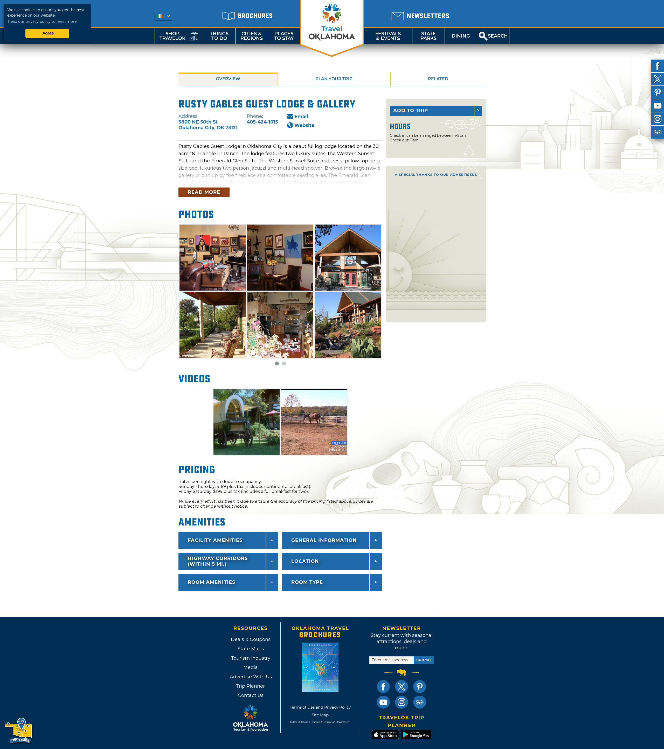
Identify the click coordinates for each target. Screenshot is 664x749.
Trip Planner (250, 686)
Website (304, 125)
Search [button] (498, 36)
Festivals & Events (388, 36)
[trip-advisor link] (419, 702)
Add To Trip (410, 110)
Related (438, 78)
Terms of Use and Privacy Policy (320, 707)
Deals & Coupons (251, 639)
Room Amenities (211, 582)
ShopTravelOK (172, 36)
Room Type (307, 582)
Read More (204, 192)
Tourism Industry (250, 658)
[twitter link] (401, 686)
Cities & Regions (251, 36)
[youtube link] (383, 702)
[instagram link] (401, 702)
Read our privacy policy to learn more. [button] (42, 21)
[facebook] (657, 66)
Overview (228, 78)
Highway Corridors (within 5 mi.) (218, 561)
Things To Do (219, 36)
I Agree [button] (47, 33)
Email (301, 116)
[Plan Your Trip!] (19, 730)
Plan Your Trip (333, 78)
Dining (461, 36)
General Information (324, 540)
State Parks (428, 36)
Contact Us (251, 695)
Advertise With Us (250, 677)
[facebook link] (383, 686)
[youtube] (657, 105)
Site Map (320, 714)
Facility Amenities (215, 540)
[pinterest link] (419, 686)
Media (250, 667)
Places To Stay (284, 36)
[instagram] (657, 118)
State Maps (251, 649)
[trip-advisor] (657, 132)
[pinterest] (657, 92)
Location (305, 561)
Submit (423, 660)
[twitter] (657, 79)
